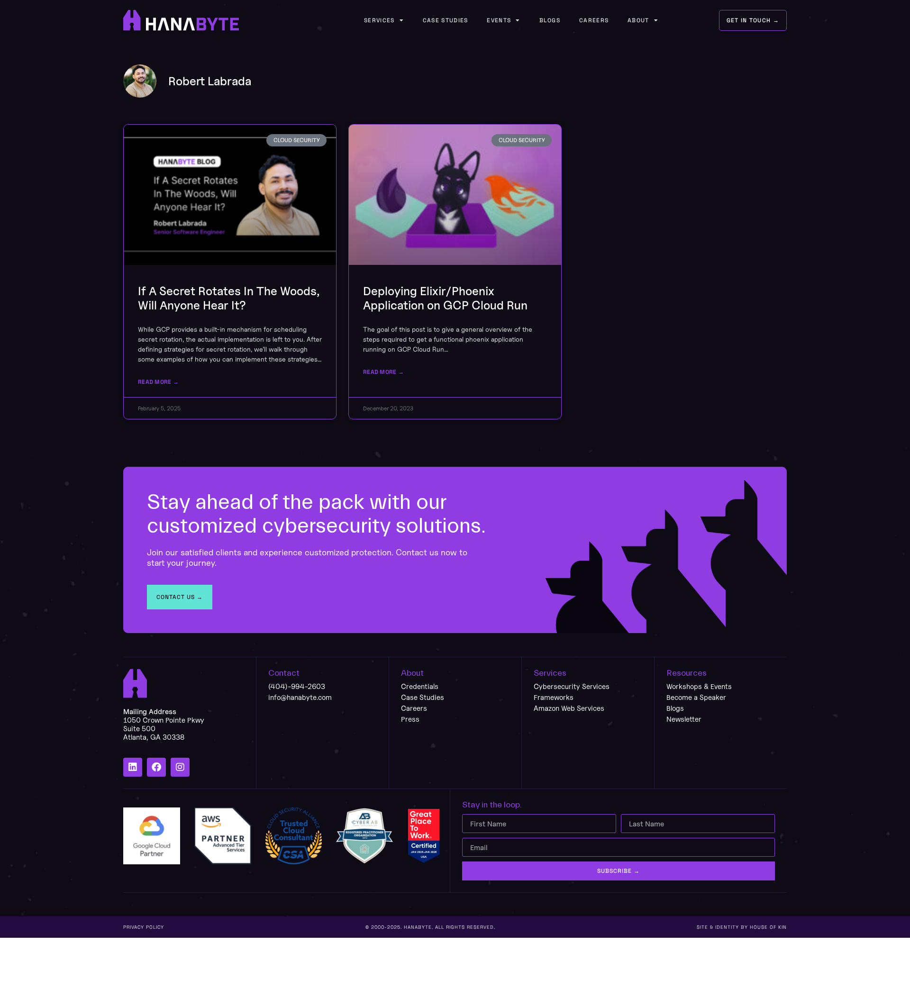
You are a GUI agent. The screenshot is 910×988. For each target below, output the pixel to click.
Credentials (419, 686)
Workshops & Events (699, 686)
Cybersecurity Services (572, 686)
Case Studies (445, 20)
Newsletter (683, 719)
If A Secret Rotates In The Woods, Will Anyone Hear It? (228, 298)
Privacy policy (143, 927)
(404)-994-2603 (296, 686)
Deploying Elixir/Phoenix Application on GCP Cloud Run (445, 298)
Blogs (550, 20)
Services (379, 20)
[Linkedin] (132, 767)
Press (410, 719)
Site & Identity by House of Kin (742, 927)
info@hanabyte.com (300, 697)
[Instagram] (180, 767)
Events (499, 20)
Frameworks (553, 697)
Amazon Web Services (569, 708)
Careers (594, 20)
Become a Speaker (696, 697)
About (638, 20)
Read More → (158, 382)
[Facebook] (156, 767)
